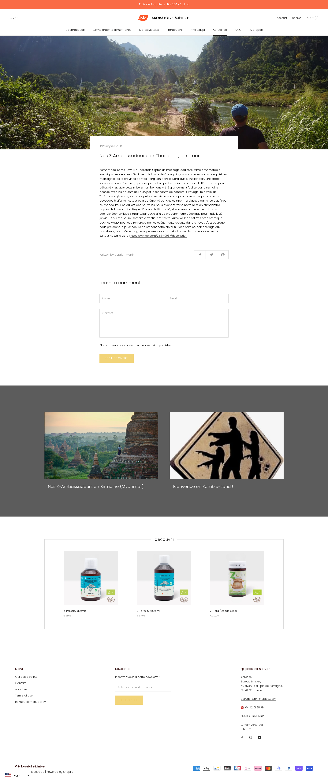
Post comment (116, 358)
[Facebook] (242, 737)
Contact (20, 683)
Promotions (175, 30)
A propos (256, 30)
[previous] (44, 584)
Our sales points (26, 677)
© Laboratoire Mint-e (30, 766)
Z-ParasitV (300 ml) (149, 611)
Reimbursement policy (30, 702)
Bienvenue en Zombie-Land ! (203, 486)
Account (282, 18)
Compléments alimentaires (112, 30)
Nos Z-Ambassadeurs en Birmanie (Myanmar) (96, 486)
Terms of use (24, 695)
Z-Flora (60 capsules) (223, 611)
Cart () (313, 18)
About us (21, 689)
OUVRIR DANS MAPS (253, 716)
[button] (17, 775)
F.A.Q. (238, 30)
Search (296, 18)
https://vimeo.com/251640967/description (158, 236)
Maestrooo (36, 772)
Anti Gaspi (198, 30)
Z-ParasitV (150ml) (75, 611)
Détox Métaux (149, 30)
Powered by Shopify (60, 772)
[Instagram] (250, 737)
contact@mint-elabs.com (258, 699)
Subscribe (129, 700)
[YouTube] (259, 737)
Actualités (220, 30)
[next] (283, 584)
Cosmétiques (75, 30)
